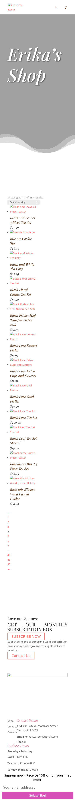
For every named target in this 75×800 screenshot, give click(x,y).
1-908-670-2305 (35, 742)
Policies (12, 732)
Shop (10, 721)
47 (8, 564)
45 (8, 555)
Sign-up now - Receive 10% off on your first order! (37, 777)
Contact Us (20, 655)
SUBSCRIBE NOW (26, 636)
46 (8, 559)
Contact (12, 726)
